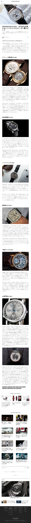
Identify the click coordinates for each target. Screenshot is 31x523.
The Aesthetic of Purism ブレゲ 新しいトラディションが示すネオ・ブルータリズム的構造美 (21, 449)
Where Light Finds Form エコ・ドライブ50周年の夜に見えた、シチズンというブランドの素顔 (7, 436)
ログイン (26, 3)
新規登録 (29, 3)
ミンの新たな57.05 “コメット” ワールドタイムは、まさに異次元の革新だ (25, 501)
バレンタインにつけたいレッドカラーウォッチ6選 (16, 403)
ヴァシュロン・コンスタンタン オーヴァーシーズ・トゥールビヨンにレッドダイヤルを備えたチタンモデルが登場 (6, 404)
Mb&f (14, 388)
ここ (25, 190)
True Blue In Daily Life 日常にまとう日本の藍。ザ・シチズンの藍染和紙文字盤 (21, 423)
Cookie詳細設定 (11, 514)
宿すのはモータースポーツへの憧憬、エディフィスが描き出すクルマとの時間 (21, 436)
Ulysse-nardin (4, 388)
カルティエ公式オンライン (13, 382)
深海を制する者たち (15, 497)
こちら (11, 100)
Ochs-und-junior (19, 388)
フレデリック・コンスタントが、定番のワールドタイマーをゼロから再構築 (11, 501)
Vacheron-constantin (10, 388)
